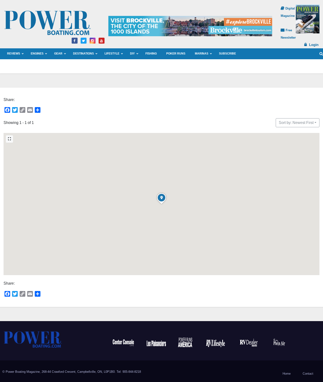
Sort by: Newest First (296, 123)
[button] (321, 54)
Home (287, 373)
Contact (308, 373)
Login (314, 45)
